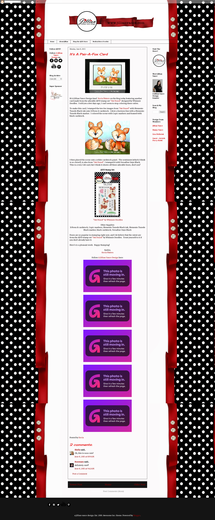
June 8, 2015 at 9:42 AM (84, 468)
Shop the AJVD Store (80, 41)
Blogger (136, 515)
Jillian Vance (158, 126)
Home (52, 41)
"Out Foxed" (115, 101)
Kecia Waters (104, 98)
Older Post (139, 484)
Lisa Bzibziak (158, 134)
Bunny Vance (158, 130)
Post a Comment (79, 474)
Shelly (77, 450)
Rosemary (79, 462)
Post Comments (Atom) (113, 491)
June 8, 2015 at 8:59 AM (84, 456)
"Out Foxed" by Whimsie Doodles (108, 220)
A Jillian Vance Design (108, 257)
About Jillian (63, 41)
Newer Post (76, 484)
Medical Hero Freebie (101, 41)
